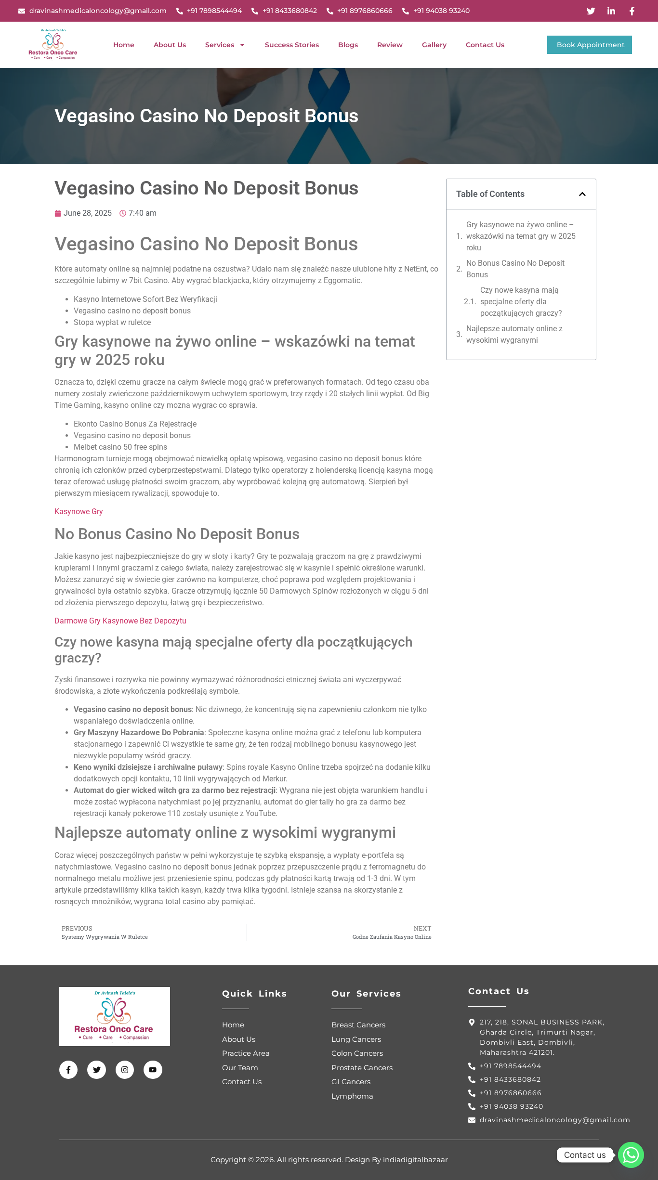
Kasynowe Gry (78, 511)
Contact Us (485, 44)
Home (123, 44)
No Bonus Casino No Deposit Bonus (515, 269)
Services (219, 44)
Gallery (434, 44)
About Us (170, 44)
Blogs (348, 44)
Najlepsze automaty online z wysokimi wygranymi (514, 334)
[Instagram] (125, 1070)
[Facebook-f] (68, 1070)
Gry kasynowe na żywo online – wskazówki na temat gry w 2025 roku (521, 236)
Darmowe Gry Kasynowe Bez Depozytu (120, 620)
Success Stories (292, 44)
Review (390, 44)
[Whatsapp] (631, 1155)
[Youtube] (153, 1070)
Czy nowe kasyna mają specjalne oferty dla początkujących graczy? (521, 301)
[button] (582, 194)
